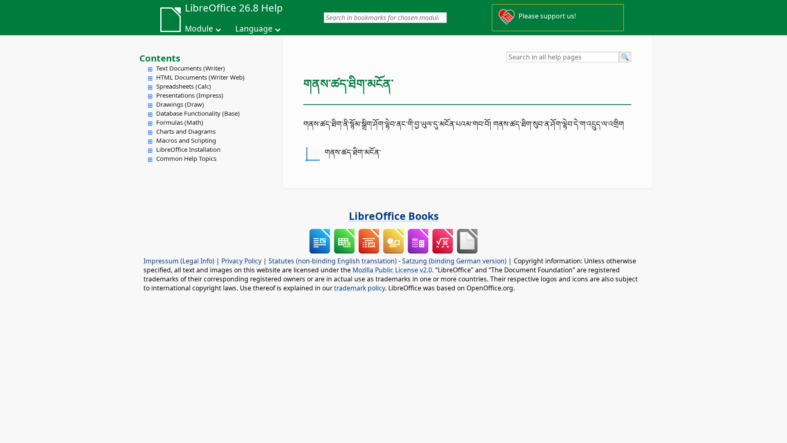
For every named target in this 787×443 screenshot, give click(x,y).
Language (254, 28)
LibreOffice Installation (188, 149)
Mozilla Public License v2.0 (392, 269)
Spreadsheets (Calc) (183, 86)
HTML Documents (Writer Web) (200, 77)
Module (199, 28)
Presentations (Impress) (189, 95)
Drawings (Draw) (180, 104)
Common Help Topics (186, 158)
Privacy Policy (241, 260)
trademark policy (359, 287)
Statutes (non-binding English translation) (332, 260)
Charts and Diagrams (186, 131)
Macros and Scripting (186, 140)
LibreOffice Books (394, 216)
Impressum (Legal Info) (178, 260)
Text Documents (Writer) (190, 68)
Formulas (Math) (179, 122)
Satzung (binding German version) (454, 260)
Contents (159, 58)
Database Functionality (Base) (198, 113)
